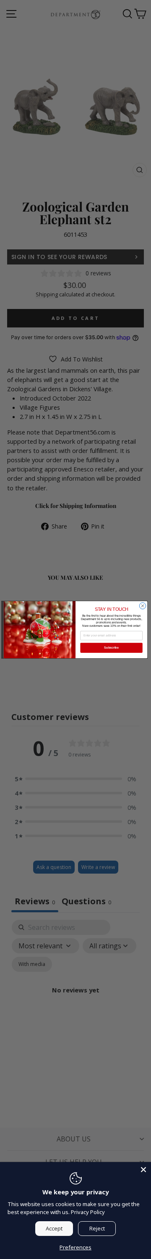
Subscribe (111, 647)
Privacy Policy (88, 1212)
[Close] (143, 1169)
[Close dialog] (142, 605)
